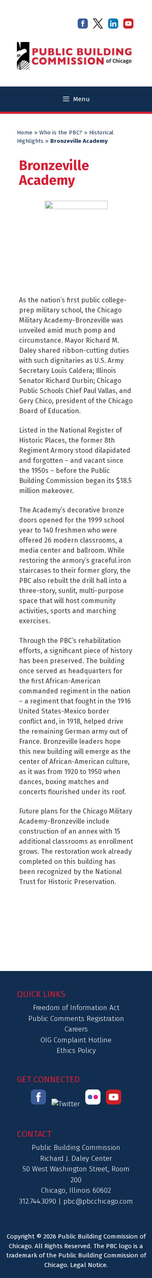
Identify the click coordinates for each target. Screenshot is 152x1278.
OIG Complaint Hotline (76, 1040)
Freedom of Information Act (76, 1007)
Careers (76, 1029)
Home (25, 132)
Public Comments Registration (76, 1018)
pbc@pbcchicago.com (98, 1201)
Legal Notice (88, 1265)
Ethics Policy (76, 1050)
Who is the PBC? (60, 132)
